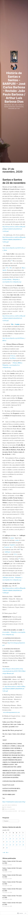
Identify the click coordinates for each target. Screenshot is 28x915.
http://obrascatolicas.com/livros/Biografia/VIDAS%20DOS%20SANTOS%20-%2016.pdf (13, 239)
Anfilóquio (8, 552)
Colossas (12, 356)
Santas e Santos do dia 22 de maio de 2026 (12, 862)
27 (20, 845)
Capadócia (12, 545)
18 (13, 841)
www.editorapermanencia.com (11, 712)
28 (23, 845)
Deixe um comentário (9, 809)
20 (20, 841)
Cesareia (6, 547)
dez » (7, 852)
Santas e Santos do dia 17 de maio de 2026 (12, 896)
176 (7, 268)
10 (10, 838)
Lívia (15, 554)
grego (12, 538)
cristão (17, 540)
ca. (12, 547)
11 (13, 838)
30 (6, 847)
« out (3, 852)
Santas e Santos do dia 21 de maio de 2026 (12, 869)
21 (23, 841)
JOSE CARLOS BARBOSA (10, 805)
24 (10, 845)
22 (3, 845)
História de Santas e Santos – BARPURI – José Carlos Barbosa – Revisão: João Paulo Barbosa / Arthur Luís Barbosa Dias (14, 87)
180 (10, 268)
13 (20, 838)
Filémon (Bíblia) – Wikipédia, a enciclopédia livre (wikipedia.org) (12, 365)
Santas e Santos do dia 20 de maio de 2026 (12, 876)
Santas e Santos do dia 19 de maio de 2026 (12, 883)
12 (16, 838)
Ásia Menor (12, 358)
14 (23, 838)
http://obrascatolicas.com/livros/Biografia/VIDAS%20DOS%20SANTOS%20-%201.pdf (13, 688)
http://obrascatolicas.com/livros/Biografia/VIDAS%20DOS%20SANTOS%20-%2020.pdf (13, 590)
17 (10, 841)
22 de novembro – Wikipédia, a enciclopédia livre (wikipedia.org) (13, 632)
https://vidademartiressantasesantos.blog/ (13, 802)
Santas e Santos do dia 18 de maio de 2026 (12, 890)
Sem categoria (7, 807)
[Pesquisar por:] (10, 821)
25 (13, 845)
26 (16, 845)
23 (6, 845)
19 (16, 841)
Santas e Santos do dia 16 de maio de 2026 (12, 903)
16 (6, 841)
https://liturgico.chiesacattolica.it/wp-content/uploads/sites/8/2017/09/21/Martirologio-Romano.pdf (14, 671)
